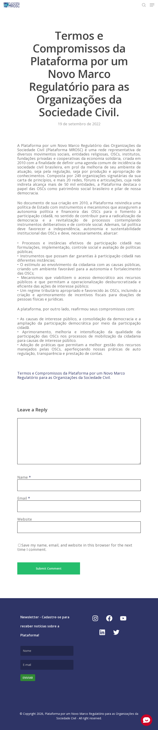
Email (23, 498)
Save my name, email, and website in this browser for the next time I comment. (74, 547)
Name (24, 477)
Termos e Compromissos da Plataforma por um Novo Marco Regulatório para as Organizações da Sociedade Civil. (71, 375)
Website (24, 519)
